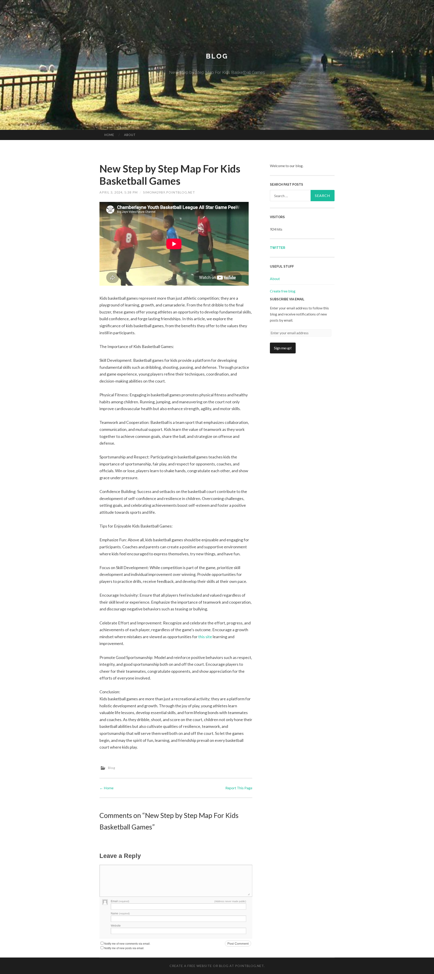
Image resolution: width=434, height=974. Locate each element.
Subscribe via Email (287, 299)
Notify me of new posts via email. (124, 948)
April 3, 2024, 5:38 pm (118, 192)
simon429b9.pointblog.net (169, 192)
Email (120, 901)
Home (109, 135)
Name (120, 913)
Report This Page (238, 788)
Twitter (277, 248)
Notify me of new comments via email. (127, 943)
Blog (217, 56)
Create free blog (282, 291)
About (130, 135)
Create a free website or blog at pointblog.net (217, 966)
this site (205, 636)
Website (116, 925)
